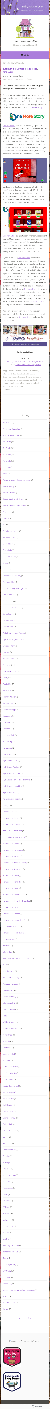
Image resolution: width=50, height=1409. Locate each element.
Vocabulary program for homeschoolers (19, 1290)
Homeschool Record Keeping (14, 920)
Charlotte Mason (9, 556)
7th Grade (7, 461)
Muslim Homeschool (11, 1086)
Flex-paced (7, 690)
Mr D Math (6, 1060)
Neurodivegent (9, 1092)
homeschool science (11, 926)
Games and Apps (9, 709)
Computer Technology (12, 575)
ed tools (35, 371)
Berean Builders (9, 537)
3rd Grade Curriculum (11, 435)
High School (7, 754)
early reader (26, 371)
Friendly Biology (9, 697)
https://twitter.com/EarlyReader (28, 364)
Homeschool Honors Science (14, 894)
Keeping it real (8, 971)
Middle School (8, 1022)
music (5, 380)
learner (14, 377)
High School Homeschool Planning (16, 780)
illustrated (7, 377)
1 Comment (7, 389)
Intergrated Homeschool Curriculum (17, 958)
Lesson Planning (9, 996)
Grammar (6, 728)
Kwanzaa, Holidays (10, 984)
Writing (5, 1309)
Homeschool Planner (11, 913)
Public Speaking (9, 1175)
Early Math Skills (9, 658)
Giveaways (7, 722)
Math (5, 1015)
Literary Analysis (9, 1003)
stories (5, 386)
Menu (26, 55)
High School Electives (11, 767)
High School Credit (10, 760)
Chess (5, 563)
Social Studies (8, 1226)
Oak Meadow (8, 1105)
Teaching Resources (11, 1245)
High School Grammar (11, 773)
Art (4, 524)
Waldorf (6, 1296)
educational (7, 374)
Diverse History (9, 646)
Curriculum (8, 69)
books (11, 371)
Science (6, 1213)
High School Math (10, 792)
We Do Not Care (9, 1302)
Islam (5, 964)
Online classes (8, 1111)
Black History (8, 544)
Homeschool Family (11, 856)
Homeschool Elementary (13, 850)
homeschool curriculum (12, 830)
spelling (6, 1239)
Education (20, 69)
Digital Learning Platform (12, 639)
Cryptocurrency (9, 594)
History (5, 805)
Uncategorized (9, 1264)
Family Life (7, 684)
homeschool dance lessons (14, 837)
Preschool (7, 1169)
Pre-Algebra (7, 1162)
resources (29, 383)
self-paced (7, 1220)
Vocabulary (7, 1283)
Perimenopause (9, 1149)
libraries (29, 377)
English (19, 374)
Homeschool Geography (12, 869)
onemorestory (13, 380)
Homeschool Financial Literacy (15, 862)
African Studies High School (13, 499)
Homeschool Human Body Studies (16, 901)
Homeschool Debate (11, 843)
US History (7, 1277)
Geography (7, 716)
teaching (20, 386)
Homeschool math (10, 907)
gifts (24, 374)
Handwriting (7, 741)
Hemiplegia (7, 748)
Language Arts (8, 990)
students (12, 386)
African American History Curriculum (17, 480)
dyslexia (6, 652)
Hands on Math (8, 735)
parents (23, 380)
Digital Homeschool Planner (14, 633)
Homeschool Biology (11, 818)
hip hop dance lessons (12, 799)
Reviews (6, 1200)
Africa (5, 473)
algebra (6, 518)
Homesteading (9, 939)
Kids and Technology (11, 977)
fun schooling (8, 703)
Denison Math (8, 626)
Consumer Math (9, 582)
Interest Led (7, 952)
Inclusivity (6, 945)
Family (5, 677)
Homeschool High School (13, 882)
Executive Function (10, 671)
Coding (5, 569)
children (18, 371)
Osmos (5, 1137)
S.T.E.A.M (6, 1207)
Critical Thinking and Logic (13, 588)
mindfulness (7, 1035)
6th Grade (7, 454)
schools (36, 383)
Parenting (6, 1143)
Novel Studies (8, 1098)
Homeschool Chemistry (12, 824)
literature (36, 377)
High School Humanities (12, 786)
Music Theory (8, 1079)
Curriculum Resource (11, 607)
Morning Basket (9, 1054)
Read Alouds (9, 72)
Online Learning (9, 1118)
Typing (5, 1258)
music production (10, 1073)
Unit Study (7, 1271)
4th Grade (7, 441)
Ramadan (7, 1181)
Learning (21, 377)
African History (8, 486)
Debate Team (8, 620)
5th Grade (7, 448)
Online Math (7, 1124)
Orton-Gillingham (10, 1130)
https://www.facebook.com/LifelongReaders (25, 361)
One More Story (36, 107)
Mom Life (6, 1041)
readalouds (13, 383)
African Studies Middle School (14, 505)
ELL (14, 374)
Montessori (7, 1047)
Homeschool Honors (11, 888)
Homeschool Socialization (13, 933)
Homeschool (31, 69)
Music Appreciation (10, 1066)
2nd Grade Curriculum (11, 429)
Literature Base (9, 1009)
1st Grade (7, 422)
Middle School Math (10, 1028)
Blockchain (7, 550)
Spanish (6, 1232)
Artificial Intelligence (11, 531)
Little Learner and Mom (25, 41)
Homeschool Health (11, 875)
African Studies (9, 492)
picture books (32, 380)
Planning (6, 1156)
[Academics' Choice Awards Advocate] (25, 1341)
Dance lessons (8, 614)
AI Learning (7, 512)
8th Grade (7, 467)
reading (21, 383)
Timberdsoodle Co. (10, 1251)
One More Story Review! (13, 76)
